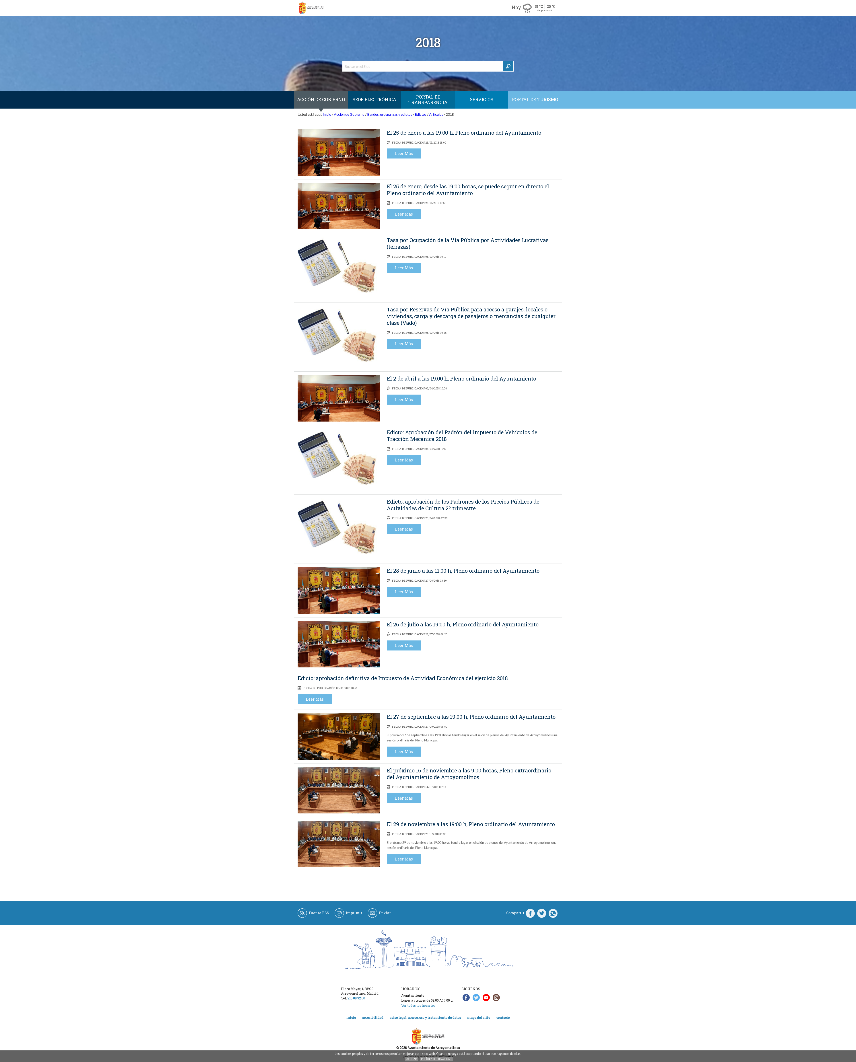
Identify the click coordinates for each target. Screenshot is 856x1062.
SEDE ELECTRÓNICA (374, 99)
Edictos (420, 114)
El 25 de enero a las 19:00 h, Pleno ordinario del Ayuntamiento (464, 132)
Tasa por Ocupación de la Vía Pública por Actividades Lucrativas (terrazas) (468, 243)
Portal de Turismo (535, 99)
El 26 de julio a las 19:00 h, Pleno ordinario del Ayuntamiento (463, 624)
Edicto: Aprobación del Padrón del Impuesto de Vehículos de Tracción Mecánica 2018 (462, 435)
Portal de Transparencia (428, 99)
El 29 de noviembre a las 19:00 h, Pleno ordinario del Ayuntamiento (471, 824)
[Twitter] (541, 912)
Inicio (327, 114)
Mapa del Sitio (478, 1017)
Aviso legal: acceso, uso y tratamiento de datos (425, 1017)
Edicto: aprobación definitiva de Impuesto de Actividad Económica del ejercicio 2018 (403, 678)
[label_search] (508, 66)
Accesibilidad (372, 1017)
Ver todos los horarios (418, 1005)
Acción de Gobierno (321, 99)
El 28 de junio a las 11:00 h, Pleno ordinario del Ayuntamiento (463, 570)
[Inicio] (311, 8)
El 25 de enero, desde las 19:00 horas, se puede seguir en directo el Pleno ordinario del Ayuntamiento (468, 190)
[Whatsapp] (553, 912)
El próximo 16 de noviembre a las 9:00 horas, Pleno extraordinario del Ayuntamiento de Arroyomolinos (469, 774)
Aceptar (411, 1059)
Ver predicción (545, 10)
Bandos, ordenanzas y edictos (389, 114)
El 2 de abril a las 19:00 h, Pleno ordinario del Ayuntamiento (461, 378)
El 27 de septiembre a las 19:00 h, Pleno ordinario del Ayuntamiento (471, 716)
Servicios (481, 99)
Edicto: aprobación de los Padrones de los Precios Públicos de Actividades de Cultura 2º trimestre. (463, 505)
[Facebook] (530, 912)
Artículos (436, 114)
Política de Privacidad (436, 1059)
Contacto (503, 1017)
